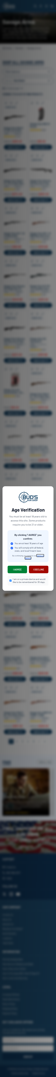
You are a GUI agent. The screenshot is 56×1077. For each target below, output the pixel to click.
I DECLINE (38, 569)
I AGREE (17, 569)
